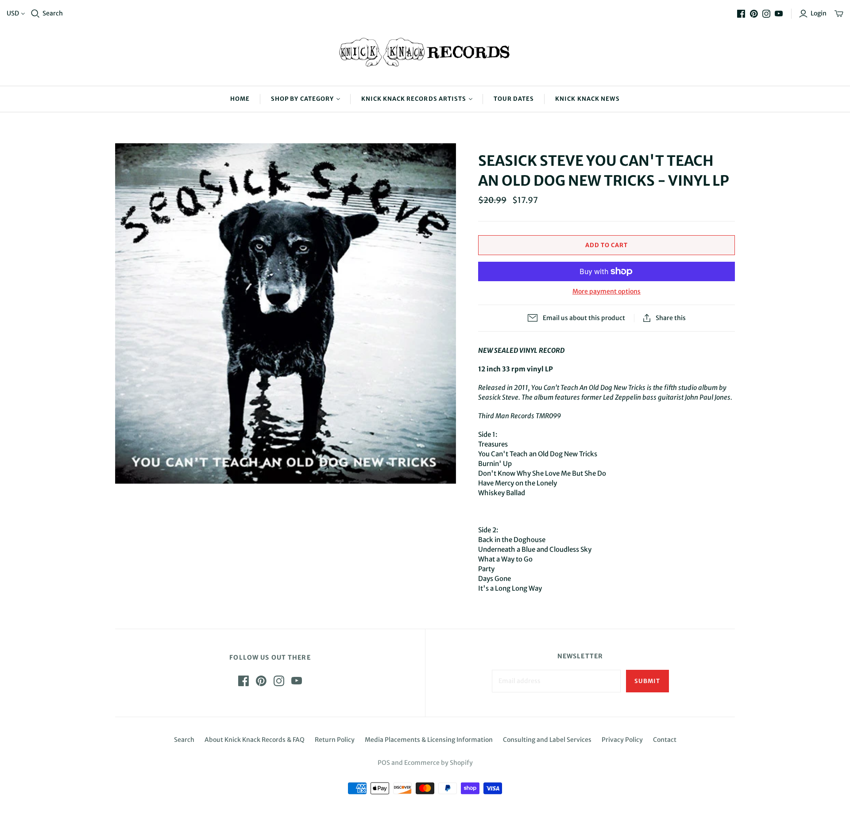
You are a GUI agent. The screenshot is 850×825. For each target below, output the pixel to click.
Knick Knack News (587, 99)
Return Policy (335, 740)
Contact (664, 740)
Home (240, 99)
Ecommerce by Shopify (438, 763)
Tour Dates (514, 99)
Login (819, 13)
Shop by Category (302, 99)
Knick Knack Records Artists (413, 99)
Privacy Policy (622, 740)
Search (52, 13)
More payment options (606, 291)
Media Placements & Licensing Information (429, 740)
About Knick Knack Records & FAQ (255, 740)
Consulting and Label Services (547, 740)
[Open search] (35, 13)
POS (384, 763)
